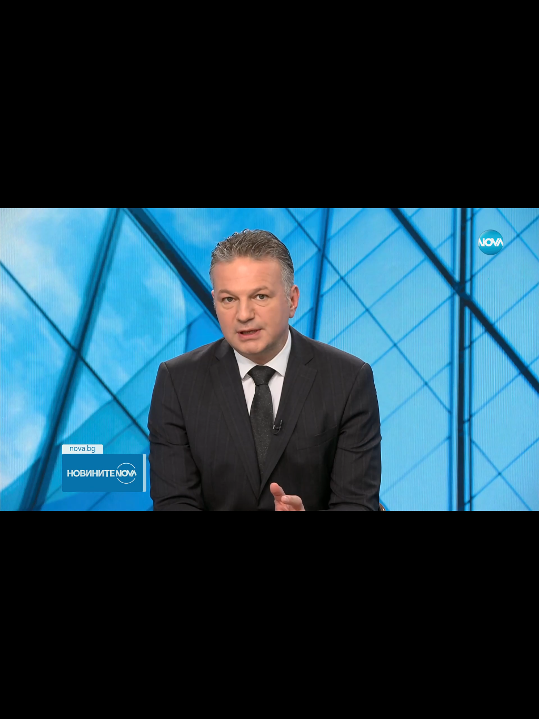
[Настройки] (518, 18)
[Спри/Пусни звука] (39, 705)
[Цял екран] (497, 705)
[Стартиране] (17, 705)
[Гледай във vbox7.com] (520, 705)
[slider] (33, 690)
